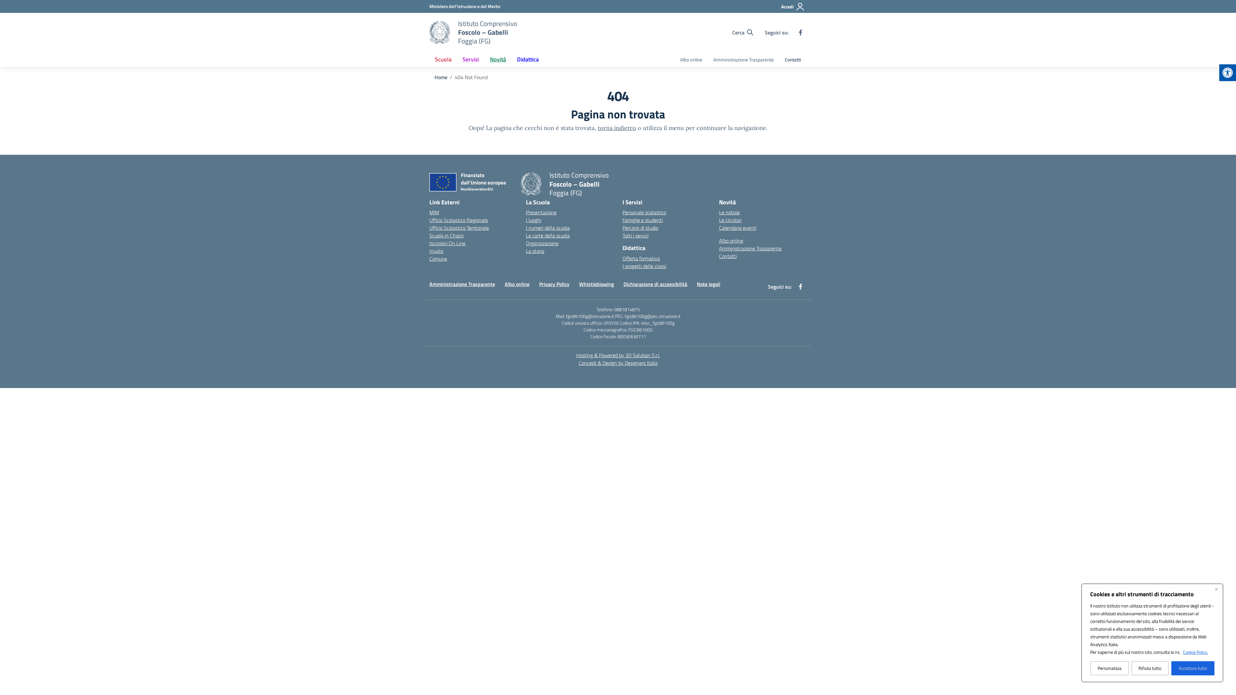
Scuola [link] (443, 59)
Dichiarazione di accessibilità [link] (655, 284)
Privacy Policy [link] (554, 284)
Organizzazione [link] (542, 243)
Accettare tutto (1193, 668)
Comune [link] (438, 259)
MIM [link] (434, 212)
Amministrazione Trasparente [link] (743, 59)
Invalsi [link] (436, 251)
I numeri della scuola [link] (548, 228)
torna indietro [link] (617, 128)
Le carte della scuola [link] (548, 235)
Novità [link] (498, 59)
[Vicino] (1216, 589)
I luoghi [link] (533, 220)
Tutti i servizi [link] (636, 235)
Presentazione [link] (541, 212)
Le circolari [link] (730, 220)
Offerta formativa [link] (641, 258)
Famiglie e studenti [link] (643, 220)
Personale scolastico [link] (644, 212)
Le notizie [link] (729, 212)
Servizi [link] (471, 59)
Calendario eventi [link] (737, 228)
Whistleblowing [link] (596, 284)
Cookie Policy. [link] (1195, 652)
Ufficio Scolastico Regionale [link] (458, 220)
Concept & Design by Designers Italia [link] (618, 363)
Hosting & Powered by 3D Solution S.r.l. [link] (618, 355)
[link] (1227, 72)
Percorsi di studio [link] (640, 228)
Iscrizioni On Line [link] (447, 243)
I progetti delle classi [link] (644, 266)
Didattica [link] (528, 59)
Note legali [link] (708, 284)
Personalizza (1109, 668)
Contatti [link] (793, 59)
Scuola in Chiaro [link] (446, 235)
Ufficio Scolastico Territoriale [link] (459, 228)
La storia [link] (535, 251)
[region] (1152, 633)
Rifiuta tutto (1149, 668)
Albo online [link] (691, 59)
